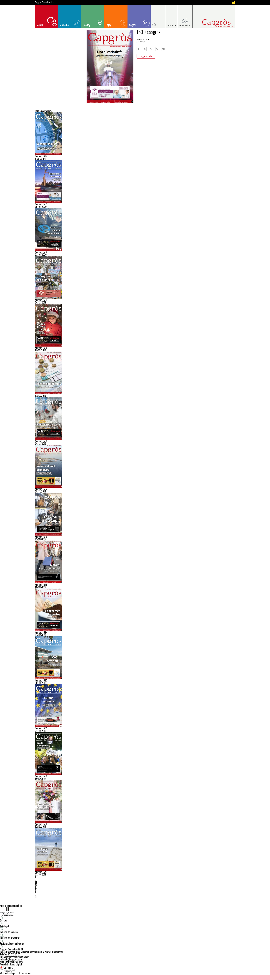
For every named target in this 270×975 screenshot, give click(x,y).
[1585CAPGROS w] (135, 562)
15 (36, 892)
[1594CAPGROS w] (135, 133)
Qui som (4, 920)
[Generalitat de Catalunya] (135, 911)
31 (36, 897)
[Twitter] (145, 49)
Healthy (86, 25)
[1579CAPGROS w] (135, 849)
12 (36, 884)
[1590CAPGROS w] (135, 325)
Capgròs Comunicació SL (45, 2)
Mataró (40, 25)
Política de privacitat (10, 938)
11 (36, 882)
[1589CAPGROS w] (135, 373)
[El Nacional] (233, 2)
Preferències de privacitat (12, 943)
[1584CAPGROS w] (135, 609)
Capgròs (211, 23)
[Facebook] (138, 49)
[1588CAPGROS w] (135, 418)
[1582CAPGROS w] (135, 705)
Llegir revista (146, 56)
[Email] (163, 49)
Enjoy (108, 25)
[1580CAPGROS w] (135, 801)
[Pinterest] (157, 49)
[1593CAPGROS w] (135, 181)
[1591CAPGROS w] (135, 277)
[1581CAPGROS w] (135, 753)
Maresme (64, 25)
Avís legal (4, 926)
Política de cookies (9, 932)
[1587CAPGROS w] (135, 466)
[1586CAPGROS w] (135, 514)
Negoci (132, 25)
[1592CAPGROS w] (135, 229)
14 (36, 889)
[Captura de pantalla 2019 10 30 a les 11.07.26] (135, 657)
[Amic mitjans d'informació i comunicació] (135, 969)
